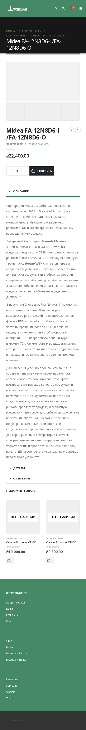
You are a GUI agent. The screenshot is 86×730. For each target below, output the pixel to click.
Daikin (10, 608)
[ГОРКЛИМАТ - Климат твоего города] (17, 8)
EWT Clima (12, 615)
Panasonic (12, 679)
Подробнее (10, 560)
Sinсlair (10, 692)
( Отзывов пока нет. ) (37, 144)
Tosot (9, 698)
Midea (10, 647)
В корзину (44, 171)
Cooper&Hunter (15, 602)
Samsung (11, 685)
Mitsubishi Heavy (16, 659)
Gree (9, 640)
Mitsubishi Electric (17, 653)
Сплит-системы (14, 538)
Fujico (9, 621)
